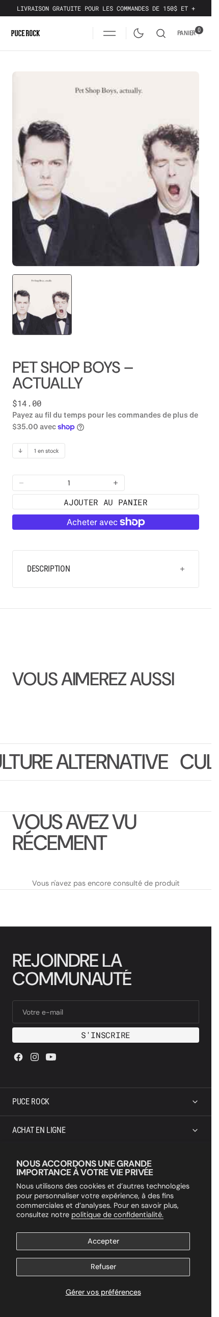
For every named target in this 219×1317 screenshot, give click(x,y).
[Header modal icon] (109, 33)
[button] (109, 33)
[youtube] (51, 1057)
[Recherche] (161, 33)
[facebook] (18, 1057)
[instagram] (35, 1057)
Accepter (103, 1241)
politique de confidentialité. (117, 1214)
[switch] (136, 31)
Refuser (103, 1266)
